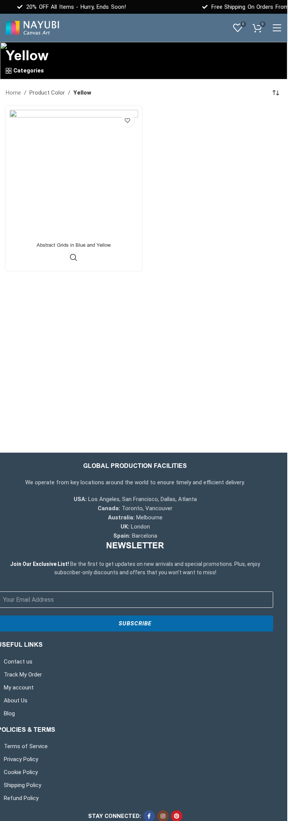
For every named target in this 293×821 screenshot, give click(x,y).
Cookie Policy (21, 772)
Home (13, 92)
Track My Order (23, 674)
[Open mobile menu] (276, 27)
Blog (9, 713)
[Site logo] (32, 27)
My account (19, 687)
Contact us (18, 661)
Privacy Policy (21, 759)
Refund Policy (21, 798)
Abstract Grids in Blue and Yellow (74, 245)
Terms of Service (26, 746)
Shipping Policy (22, 785)
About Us (15, 700)
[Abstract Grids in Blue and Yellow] (74, 174)
